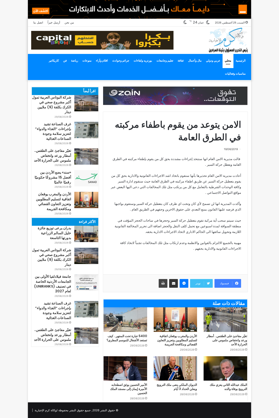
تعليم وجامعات (165, 60)
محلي (228, 60)
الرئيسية (241, 60)
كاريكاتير (54, 60)
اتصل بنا (38, 22)
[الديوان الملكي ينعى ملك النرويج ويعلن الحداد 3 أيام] (175, 368)
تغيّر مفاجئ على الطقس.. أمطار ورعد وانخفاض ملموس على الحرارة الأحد (227, 340)
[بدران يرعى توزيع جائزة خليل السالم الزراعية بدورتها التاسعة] (86, 234)
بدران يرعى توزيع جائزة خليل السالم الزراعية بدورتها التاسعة (54, 233)
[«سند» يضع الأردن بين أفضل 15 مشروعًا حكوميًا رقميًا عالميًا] (86, 178)
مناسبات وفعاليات (235, 73)
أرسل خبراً (54, 22)
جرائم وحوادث (120, 60)
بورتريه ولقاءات (143, 60)
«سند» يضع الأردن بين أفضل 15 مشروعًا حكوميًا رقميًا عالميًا (53, 177)
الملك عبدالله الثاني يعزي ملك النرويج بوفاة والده (228, 387)
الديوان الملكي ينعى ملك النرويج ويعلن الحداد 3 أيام (177, 387)
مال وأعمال (195, 60)
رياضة (74, 60)
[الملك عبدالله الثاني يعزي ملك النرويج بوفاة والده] (225, 368)
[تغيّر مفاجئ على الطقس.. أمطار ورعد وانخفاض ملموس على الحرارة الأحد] (225, 319)
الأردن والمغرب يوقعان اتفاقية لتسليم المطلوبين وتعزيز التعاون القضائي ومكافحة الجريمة (177, 340)
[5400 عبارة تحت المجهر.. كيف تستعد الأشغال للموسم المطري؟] (125, 319)
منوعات (87, 60)
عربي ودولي (213, 60)
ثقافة (181, 60)
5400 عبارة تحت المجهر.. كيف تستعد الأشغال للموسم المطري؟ (127, 338)
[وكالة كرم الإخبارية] (228, 39)
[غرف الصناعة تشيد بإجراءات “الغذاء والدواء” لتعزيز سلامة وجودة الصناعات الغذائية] (86, 130)
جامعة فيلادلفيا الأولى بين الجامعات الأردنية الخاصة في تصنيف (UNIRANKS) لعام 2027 (52, 284)
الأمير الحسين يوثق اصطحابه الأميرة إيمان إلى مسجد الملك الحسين (128, 389)
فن (65, 60)
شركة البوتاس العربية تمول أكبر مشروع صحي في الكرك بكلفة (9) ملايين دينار (51, 104)
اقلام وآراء (102, 60)
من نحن (69, 22)
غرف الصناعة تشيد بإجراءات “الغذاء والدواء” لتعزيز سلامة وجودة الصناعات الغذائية (53, 131)
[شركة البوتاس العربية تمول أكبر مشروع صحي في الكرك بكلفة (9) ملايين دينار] (86, 103)
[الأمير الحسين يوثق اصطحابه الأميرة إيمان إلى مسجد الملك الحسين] (125, 368)
